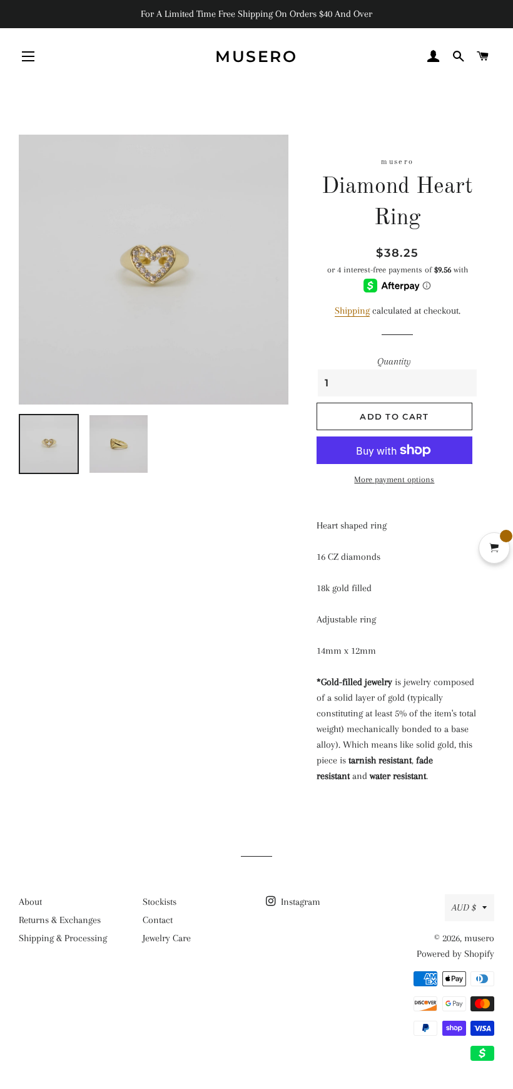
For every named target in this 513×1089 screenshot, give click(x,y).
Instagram (299, 901)
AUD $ (464, 907)
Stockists (159, 901)
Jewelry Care (167, 938)
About (30, 901)
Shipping (352, 310)
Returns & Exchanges (60, 920)
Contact (158, 920)
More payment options (394, 479)
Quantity (394, 361)
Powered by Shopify (455, 953)
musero (256, 56)
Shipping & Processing (63, 938)
